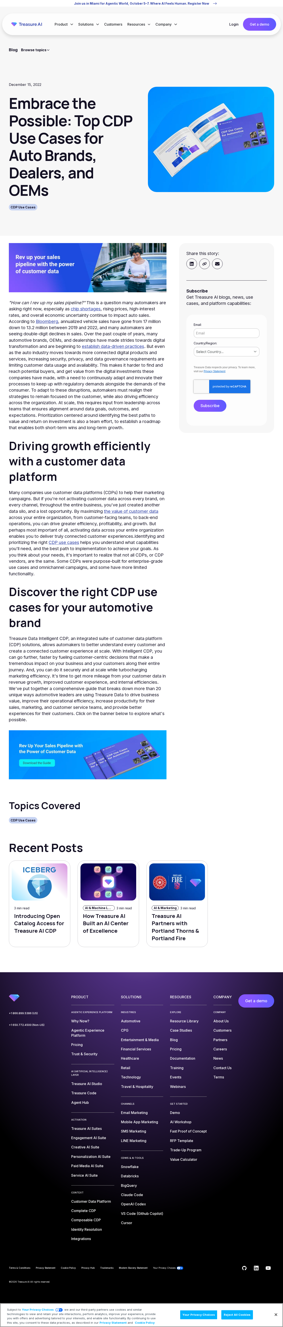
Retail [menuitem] (125, 1068)
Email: (198, 325)
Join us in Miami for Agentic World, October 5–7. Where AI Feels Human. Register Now (141, 3)
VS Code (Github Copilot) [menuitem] (142, 1213)
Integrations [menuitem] (81, 1238)
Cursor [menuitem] (126, 1223)
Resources (136, 24)
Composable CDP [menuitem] (86, 1220)
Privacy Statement (214, 371)
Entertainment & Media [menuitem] (140, 1040)
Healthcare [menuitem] (130, 1058)
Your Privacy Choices (38, 1309)
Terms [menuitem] (218, 1077)
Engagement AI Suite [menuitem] (88, 1138)
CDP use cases (64, 542)
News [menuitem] (218, 1058)
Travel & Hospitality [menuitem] (137, 1086)
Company (163, 24)
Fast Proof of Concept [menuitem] (188, 1131)
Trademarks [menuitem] (106, 1268)
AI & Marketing (165, 908)
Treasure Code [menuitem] (83, 1093)
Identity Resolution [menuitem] (86, 1229)
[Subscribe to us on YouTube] (268, 1268)
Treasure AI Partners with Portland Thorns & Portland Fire (175, 927)
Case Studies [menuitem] (181, 1030)
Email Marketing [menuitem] (134, 1112)
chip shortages (86, 308)
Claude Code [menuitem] (132, 1195)
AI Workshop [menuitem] (180, 1122)
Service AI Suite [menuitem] (84, 1175)
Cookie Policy (145, 1322)
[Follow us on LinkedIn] (256, 1268)
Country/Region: (205, 343)
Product (62, 24)
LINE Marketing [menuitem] (133, 1140)
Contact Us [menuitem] (222, 1068)
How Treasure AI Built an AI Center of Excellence (105, 923)
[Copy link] (204, 264)
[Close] (276, 1314)
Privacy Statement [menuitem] (45, 1268)
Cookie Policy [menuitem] (68, 1268)
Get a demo (259, 24)
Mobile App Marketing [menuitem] (139, 1122)
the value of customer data (131, 511)
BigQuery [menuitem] (129, 1185)
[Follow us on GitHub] (244, 1268)
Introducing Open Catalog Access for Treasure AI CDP (39, 923)
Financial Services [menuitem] (136, 1049)
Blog (13, 50)
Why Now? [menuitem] (80, 1021)
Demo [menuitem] (175, 1112)
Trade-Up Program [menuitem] (185, 1150)
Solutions (86, 24)
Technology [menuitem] (131, 1077)
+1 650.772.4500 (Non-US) (26, 1025)
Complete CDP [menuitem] (83, 1210)
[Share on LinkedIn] (191, 264)
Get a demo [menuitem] (256, 1001)
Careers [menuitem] (220, 1049)
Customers (113, 24)
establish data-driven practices (113, 346)
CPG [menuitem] (124, 1030)
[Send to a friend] (217, 264)
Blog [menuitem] (174, 1040)
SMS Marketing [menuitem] (133, 1131)
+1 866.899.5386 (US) (23, 1013)
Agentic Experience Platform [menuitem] (87, 1032)
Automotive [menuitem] (130, 1021)
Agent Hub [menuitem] (80, 1102)
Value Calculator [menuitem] (183, 1159)
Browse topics (33, 50)
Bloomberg (47, 321)
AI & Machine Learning (100, 908)
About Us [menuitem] (221, 1021)
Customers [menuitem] (222, 1030)
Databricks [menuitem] (130, 1176)
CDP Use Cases (23, 207)
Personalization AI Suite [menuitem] (91, 1156)
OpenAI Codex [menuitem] (133, 1204)
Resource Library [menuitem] (184, 1021)
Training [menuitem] (177, 1068)
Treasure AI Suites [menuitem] (86, 1128)
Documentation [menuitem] (182, 1058)
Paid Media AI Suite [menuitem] (87, 1166)
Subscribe (210, 405)
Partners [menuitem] (220, 1040)
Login (234, 24)
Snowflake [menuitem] (130, 1167)
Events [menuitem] (175, 1077)
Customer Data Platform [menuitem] (91, 1201)
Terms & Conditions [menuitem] (19, 1268)
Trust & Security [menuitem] (84, 1054)
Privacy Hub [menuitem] (88, 1268)
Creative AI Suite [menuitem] (85, 1147)
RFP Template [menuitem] (181, 1140)
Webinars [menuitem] (178, 1086)
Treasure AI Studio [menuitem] (86, 1084)
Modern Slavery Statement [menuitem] (133, 1268)
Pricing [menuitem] (77, 1044)
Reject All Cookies (237, 1314)
